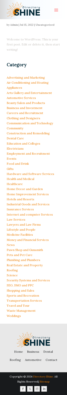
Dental (48, 351)
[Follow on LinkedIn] (44, 389)
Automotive (33, 360)
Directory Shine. (43, 376)
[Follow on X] (30, 389)
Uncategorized (45, 24)
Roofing (15, 360)
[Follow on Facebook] (23, 389)
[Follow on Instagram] (37, 389)
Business (33, 351)
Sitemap (45, 381)
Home (18, 351)
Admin (14, 24)
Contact (51, 360)
